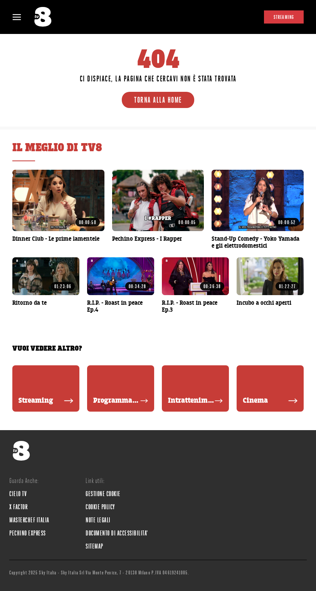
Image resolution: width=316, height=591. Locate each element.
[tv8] (46, 17)
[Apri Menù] (21, 17)
